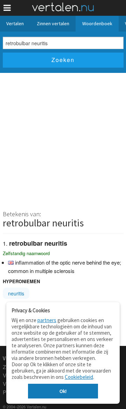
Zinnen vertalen (53, 23)
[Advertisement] (63, 139)
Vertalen (15, 23)
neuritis (16, 293)
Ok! (62, 391)
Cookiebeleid (79, 377)
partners (46, 320)
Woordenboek (97, 23)
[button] (7, 8)
